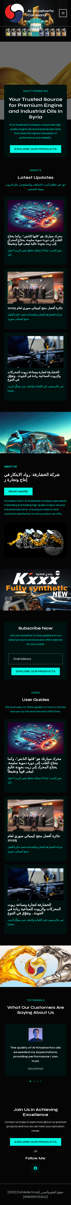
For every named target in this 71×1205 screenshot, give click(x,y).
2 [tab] (34, 1081)
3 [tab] (37, 1081)
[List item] (35, 1168)
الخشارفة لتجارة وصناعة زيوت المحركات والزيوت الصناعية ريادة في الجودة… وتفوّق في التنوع (34, 376)
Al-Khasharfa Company (40, 13)
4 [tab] (40, 1081)
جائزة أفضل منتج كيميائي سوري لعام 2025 (35, 308)
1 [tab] (30, 1081)
